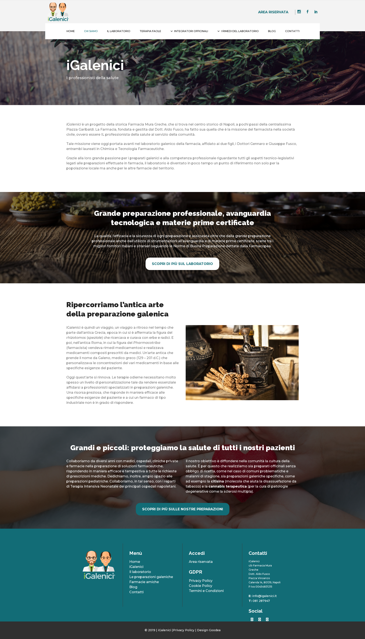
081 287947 (261, 601)
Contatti (136, 592)
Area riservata (273, 12)
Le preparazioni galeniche (151, 577)
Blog (133, 587)
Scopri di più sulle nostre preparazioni (182, 509)
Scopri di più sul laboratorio (182, 264)
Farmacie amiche (144, 582)
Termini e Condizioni (206, 591)
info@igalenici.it (264, 596)
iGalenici (136, 567)
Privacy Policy (200, 581)
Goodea (215, 630)
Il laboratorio (140, 572)
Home (134, 562)
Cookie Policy (200, 586)
